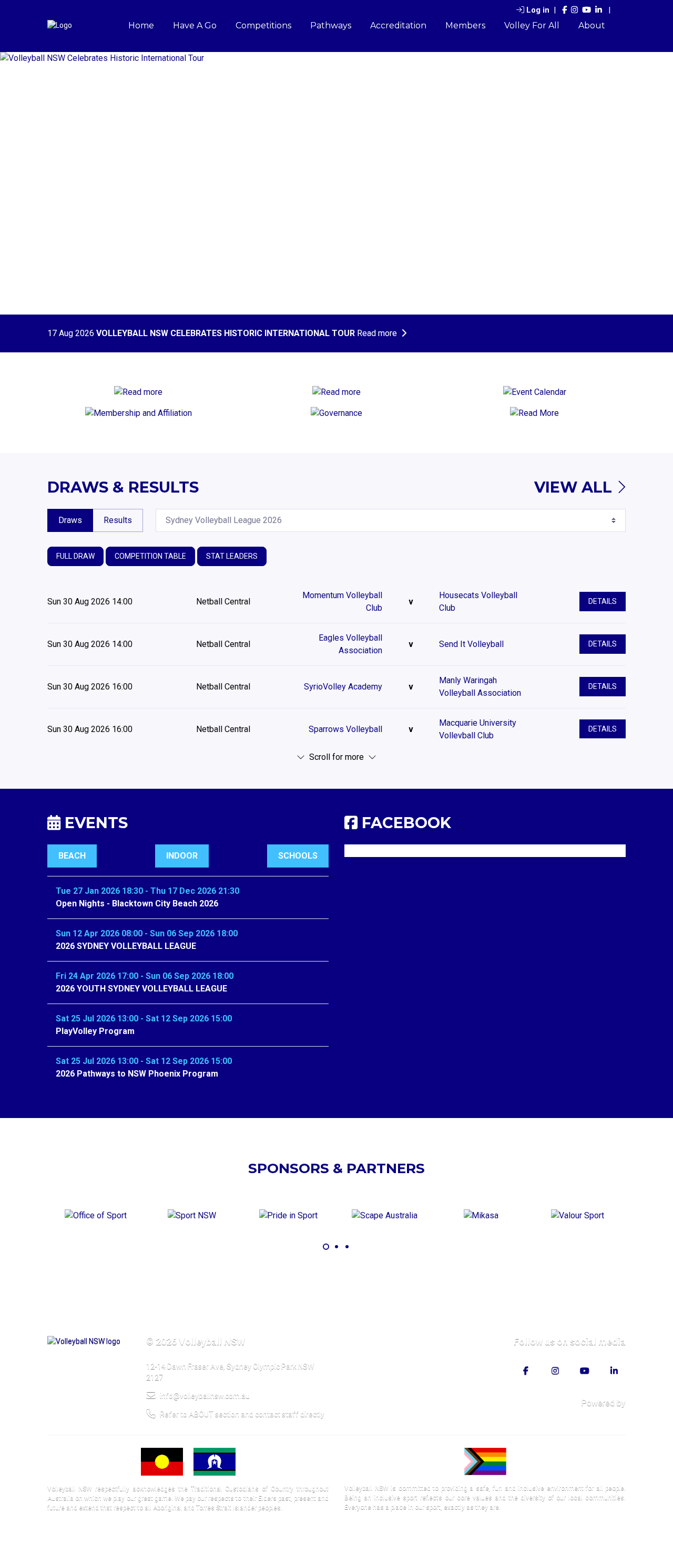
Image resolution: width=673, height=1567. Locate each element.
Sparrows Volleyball (345, 729)
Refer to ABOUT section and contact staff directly (242, 1414)
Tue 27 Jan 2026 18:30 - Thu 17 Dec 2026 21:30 (147, 891)
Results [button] (118, 520)
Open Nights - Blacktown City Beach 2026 (137, 903)
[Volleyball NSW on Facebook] (564, 10)
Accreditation (398, 25)
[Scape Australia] (384, 1216)
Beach (72, 856)
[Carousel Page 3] (347, 1247)
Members (465, 25)
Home (141, 25)
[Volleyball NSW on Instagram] (574, 10)
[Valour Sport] (577, 1216)
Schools (298, 856)
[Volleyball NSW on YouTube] (586, 10)
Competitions (263, 25)
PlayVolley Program (95, 1031)
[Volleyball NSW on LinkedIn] (598, 10)
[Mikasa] (480, 1216)
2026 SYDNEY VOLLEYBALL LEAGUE (126, 946)
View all (575, 487)
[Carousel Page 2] (336, 1247)
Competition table (150, 556)
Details (602, 601)
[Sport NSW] (191, 1216)
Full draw (75, 556)
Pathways (330, 25)
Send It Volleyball (471, 644)
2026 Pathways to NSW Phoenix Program (137, 1074)
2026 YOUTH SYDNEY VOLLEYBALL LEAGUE (141, 989)
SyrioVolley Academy (343, 687)
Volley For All (531, 25)
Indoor (182, 856)
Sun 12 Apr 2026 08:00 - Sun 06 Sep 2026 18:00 (147, 933)
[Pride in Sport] (288, 1216)
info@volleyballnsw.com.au (205, 1396)
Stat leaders (232, 556)
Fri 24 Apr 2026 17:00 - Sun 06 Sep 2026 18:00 (144, 976)
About (591, 25)
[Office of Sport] (96, 1216)
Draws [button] (70, 520)
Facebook (406, 822)
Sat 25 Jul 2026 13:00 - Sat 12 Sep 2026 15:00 (144, 1018)
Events (94, 822)
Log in (537, 10)
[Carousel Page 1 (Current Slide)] (326, 1247)
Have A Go (195, 25)
